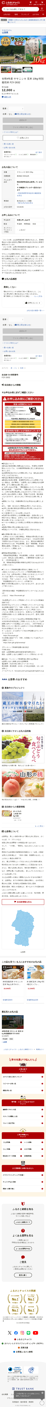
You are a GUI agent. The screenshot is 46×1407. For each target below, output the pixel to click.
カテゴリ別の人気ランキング (12, 1077)
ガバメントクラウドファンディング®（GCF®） (24, 1343)
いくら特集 (27, 1142)
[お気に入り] (42, 1403)
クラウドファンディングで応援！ (14, 1175)
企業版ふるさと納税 (24, 1352)
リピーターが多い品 (9, 1083)
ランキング (25, 14)
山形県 (5, 1042)
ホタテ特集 (27, 1149)
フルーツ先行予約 (9, 1123)
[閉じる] (42, 1393)
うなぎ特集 (6, 1142)
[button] (42, 9)
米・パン (14, 368)
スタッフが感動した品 (10, 1116)
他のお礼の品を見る (25, 203)
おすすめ (36, 14)
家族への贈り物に (9, 1189)
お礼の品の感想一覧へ (35, 310)
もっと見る (39, 826)
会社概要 (5, 1394)
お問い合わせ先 (9, 147)
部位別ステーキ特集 (9, 1156)
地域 (16, 14)
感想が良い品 (7, 1090)
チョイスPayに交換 (9, 1182)
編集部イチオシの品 (9, 1109)
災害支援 (24, 1348)
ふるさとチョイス (24, 1339)
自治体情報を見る (24, 902)
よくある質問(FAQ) (23, 1249)
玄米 (22, 368)
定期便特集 (27, 1156)
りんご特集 (6, 1149)
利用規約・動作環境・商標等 (22, 1402)
